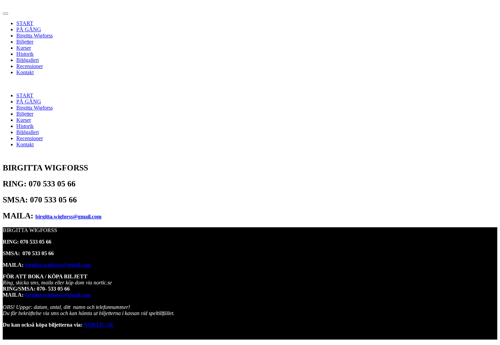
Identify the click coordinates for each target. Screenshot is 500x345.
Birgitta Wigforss (34, 35)
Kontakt (25, 72)
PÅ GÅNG (28, 29)
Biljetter (24, 42)
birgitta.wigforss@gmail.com (68, 216)
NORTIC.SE (99, 325)
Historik (25, 54)
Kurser (23, 48)
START (24, 23)
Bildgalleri (27, 60)
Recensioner (29, 66)
